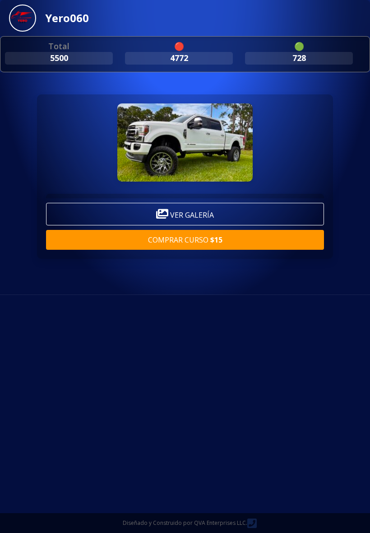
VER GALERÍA (191, 215)
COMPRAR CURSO (185, 240)
